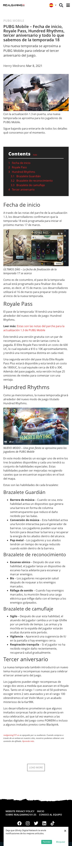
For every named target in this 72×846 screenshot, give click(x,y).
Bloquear (60, 841)
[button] (61, 5)
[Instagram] (27, 823)
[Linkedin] (44, 823)
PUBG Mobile (13, 21)
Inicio (40, 811)
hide (35, 154)
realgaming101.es (11, 735)
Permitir (47, 841)
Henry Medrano (14, 66)
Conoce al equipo (50, 814)
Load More (36, 767)
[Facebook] (19, 823)
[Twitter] (36, 823)
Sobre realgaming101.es (21, 814)
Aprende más (28, 741)
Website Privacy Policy (20, 811)
